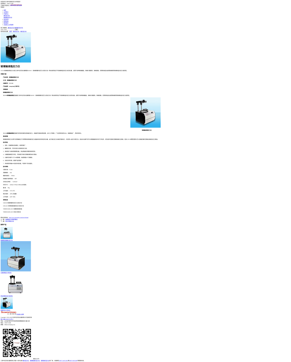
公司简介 (6, 12)
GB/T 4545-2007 (73, 360)
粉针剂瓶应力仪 (9, 221)
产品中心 (6, 13)
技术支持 (6, 19)
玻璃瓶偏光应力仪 (35, 360)
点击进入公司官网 (8, 24)
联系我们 (6, 23)
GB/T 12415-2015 (63, 360)
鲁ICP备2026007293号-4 (7, 319)
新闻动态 (6, 21)
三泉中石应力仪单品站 (16, 5)
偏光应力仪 (7, 15)
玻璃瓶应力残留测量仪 (11, 219)
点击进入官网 (20, 314)
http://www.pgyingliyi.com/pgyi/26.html (18, 217)
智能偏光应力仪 (8, 17)
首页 (5, 10)
